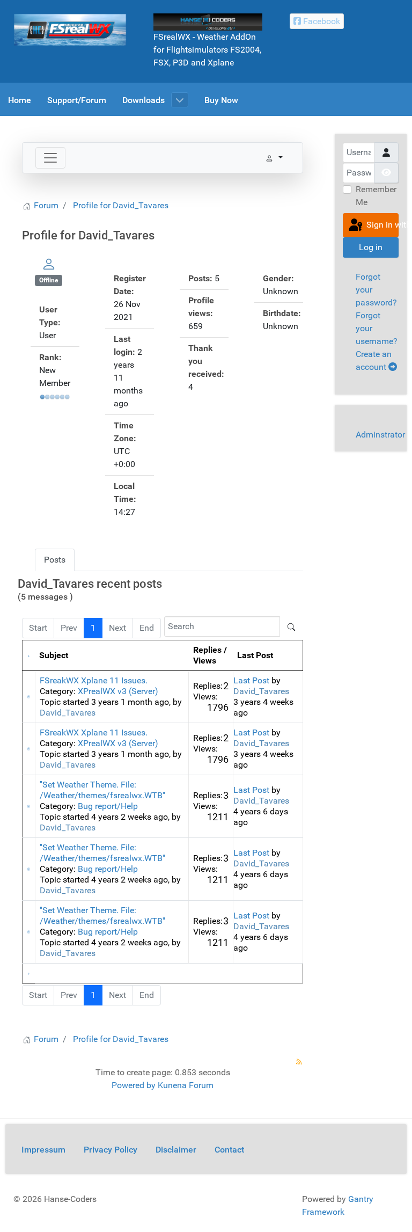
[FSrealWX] (70, 29)
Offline (48, 280)
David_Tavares (67, 713)
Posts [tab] (54, 560)
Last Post (251, 680)
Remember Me (376, 195)
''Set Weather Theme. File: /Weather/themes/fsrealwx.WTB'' (102, 789)
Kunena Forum (186, 1085)
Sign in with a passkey (381, 225)
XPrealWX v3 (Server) (118, 691)
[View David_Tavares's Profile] (49, 264)
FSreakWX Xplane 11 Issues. (94, 680)
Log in (370, 247)
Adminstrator (380, 434)
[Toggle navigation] (50, 158)
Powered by (134, 1085)
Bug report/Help (108, 806)
